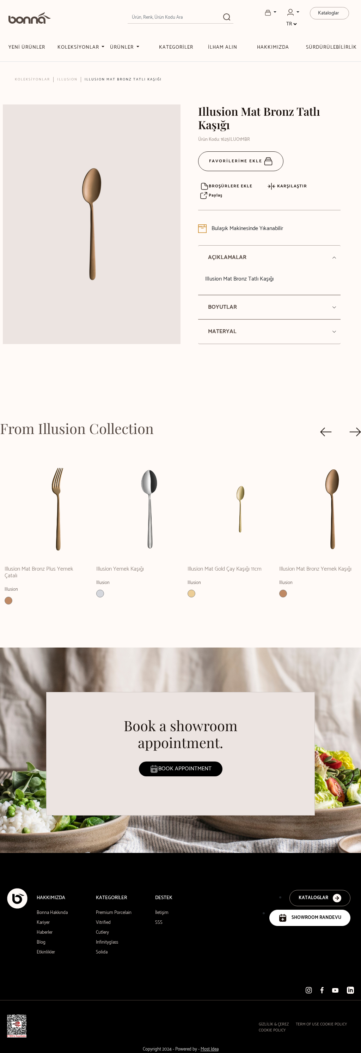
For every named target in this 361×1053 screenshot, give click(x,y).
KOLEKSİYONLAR (78, 47)
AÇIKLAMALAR (227, 257)
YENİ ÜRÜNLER (26, 47)
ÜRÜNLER (122, 47)
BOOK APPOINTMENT (185, 769)
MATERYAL (222, 331)
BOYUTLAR (222, 307)
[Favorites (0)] (270, 12)
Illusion (67, 79)
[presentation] (326, 432)
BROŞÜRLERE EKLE (230, 186)
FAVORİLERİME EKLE (236, 161)
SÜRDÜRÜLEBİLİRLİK (331, 47)
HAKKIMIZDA (273, 47)
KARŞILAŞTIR (291, 186)
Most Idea (210, 1049)
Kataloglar (328, 13)
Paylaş (214, 195)
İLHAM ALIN (222, 47)
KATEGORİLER (176, 47)
